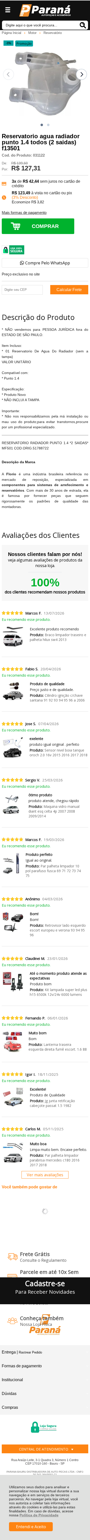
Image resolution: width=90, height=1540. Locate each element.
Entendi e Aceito (31, 1526)
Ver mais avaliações (45, 1175)
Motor (33, 33)
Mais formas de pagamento (24, 213)
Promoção (24, 43)
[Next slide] (81, 74)
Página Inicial (12, 33)
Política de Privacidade (39, 1515)
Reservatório (53, 33)
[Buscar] (83, 25)
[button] (41, 125)
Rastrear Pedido (30, 1352)
